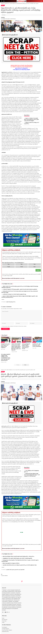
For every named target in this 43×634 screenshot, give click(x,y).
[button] (2, 1)
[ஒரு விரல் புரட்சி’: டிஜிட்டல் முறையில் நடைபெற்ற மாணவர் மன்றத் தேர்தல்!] (37, 339)
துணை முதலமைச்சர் (15, 569)
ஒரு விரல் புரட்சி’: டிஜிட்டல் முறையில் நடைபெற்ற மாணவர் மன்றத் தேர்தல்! (37, 345)
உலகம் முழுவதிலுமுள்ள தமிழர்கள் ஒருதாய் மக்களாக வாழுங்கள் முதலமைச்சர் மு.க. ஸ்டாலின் (26, 346)
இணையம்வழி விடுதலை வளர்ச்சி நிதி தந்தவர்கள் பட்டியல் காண (13, 278)
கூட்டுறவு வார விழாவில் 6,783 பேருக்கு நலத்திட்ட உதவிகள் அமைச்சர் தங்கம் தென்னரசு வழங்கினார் (20, 289)
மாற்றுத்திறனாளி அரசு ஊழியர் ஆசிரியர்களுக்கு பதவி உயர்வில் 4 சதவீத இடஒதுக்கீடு (17, 558)
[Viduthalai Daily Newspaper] (21, 1)
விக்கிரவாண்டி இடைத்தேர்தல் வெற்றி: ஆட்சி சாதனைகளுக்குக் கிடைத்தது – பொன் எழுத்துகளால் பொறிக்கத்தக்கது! (32, 474)
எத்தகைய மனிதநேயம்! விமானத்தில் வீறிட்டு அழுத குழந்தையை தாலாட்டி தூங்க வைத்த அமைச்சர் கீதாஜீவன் (31, 119)
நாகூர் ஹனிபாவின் (21, 569)
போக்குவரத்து (10, 301)
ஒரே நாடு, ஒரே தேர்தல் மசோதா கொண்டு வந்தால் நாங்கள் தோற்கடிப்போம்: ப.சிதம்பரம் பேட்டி (18, 556)
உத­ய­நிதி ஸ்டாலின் (9, 569)
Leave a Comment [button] (4, 575)
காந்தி (7, 301)
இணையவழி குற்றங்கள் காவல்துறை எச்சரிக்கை (11, 563)
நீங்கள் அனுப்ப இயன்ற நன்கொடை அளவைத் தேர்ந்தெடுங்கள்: (13, 262)
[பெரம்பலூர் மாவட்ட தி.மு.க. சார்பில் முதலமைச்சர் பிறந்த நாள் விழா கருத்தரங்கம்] (5, 339)
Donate (38, 270)
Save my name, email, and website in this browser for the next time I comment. (14, 326)
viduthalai (3, 17)
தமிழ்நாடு (3, 5)
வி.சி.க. (14, 301)
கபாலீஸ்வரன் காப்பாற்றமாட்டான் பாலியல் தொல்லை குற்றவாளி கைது (14, 294)
